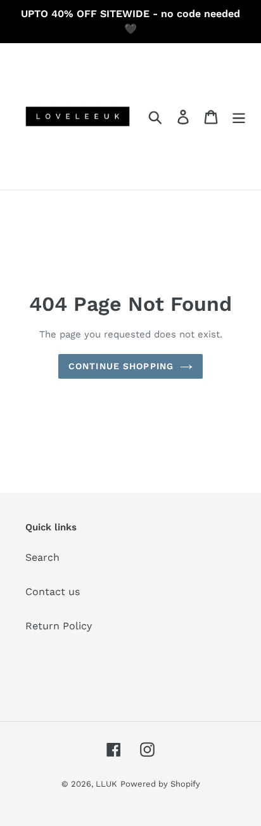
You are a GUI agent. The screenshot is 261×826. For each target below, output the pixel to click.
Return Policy (58, 626)
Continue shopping (121, 366)
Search (42, 557)
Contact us (52, 592)
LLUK (106, 784)
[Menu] (239, 116)
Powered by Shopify (160, 784)
